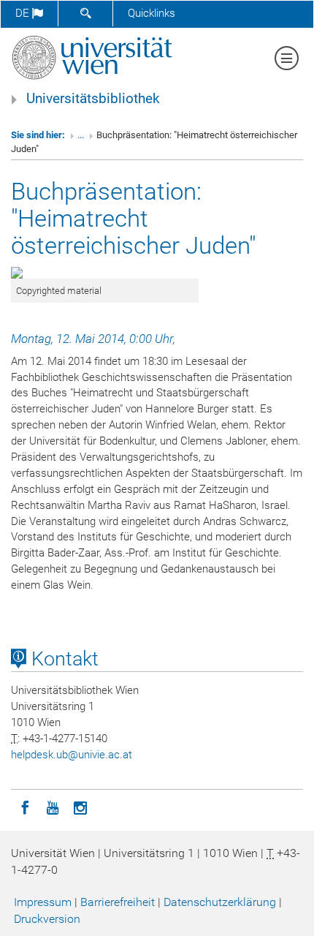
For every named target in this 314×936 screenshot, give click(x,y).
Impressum (43, 902)
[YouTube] (52, 806)
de (23, 13)
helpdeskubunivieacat (71, 754)
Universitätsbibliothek (93, 99)
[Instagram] (80, 806)
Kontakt (62, 659)
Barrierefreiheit (117, 902)
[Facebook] (25, 806)
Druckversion (47, 919)
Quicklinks (151, 13)
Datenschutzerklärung (220, 902)
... (80, 134)
